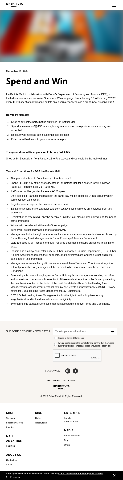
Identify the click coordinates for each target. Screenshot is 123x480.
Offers (67, 445)
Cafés (38, 418)
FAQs (9, 464)
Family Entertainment (71, 420)
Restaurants (41, 422)
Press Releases (72, 435)
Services (10, 418)
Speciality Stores (14, 422)
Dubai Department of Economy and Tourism (80, 473)
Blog (66, 440)
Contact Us (11, 460)
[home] (14, 5)
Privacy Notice (67, 346)
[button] (114, 5)
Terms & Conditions (75, 338)
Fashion (10, 427)
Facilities (10, 446)
